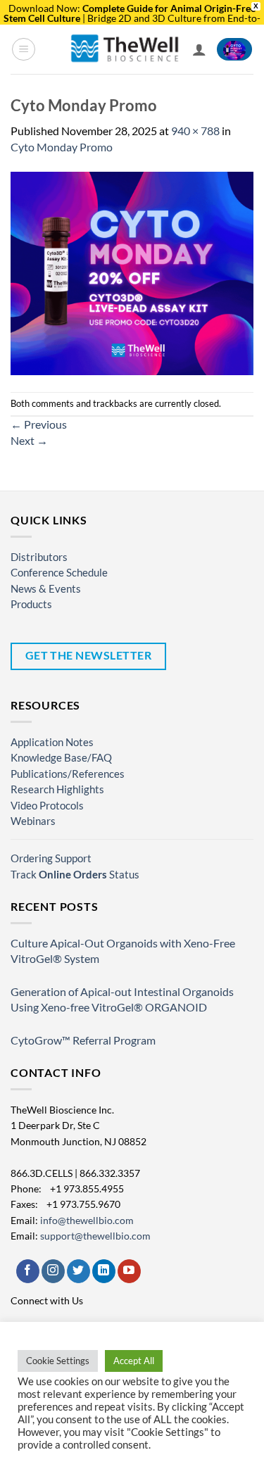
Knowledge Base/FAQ (61, 757)
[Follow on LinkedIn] (103, 1271)
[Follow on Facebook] (27, 1271)
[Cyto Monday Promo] (132, 272)
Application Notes (52, 742)
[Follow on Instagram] (53, 1271)
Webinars (33, 820)
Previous (39, 424)
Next (29, 440)
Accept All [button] (133, 1360)
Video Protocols (47, 805)
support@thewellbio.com (95, 1236)
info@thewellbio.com (87, 1220)
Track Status (75, 874)
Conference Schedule (59, 572)
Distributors (39, 556)
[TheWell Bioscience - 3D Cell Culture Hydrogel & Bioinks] (125, 49)
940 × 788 (195, 130)
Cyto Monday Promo (62, 146)
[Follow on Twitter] (78, 1271)
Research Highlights (57, 789)
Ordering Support (51, 858)
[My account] (199, 49)
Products (31, 604)
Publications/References (68, 773)
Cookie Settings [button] (57, 1360)
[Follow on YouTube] (129, 1271)
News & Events (46, 588)
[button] (23, 49)
